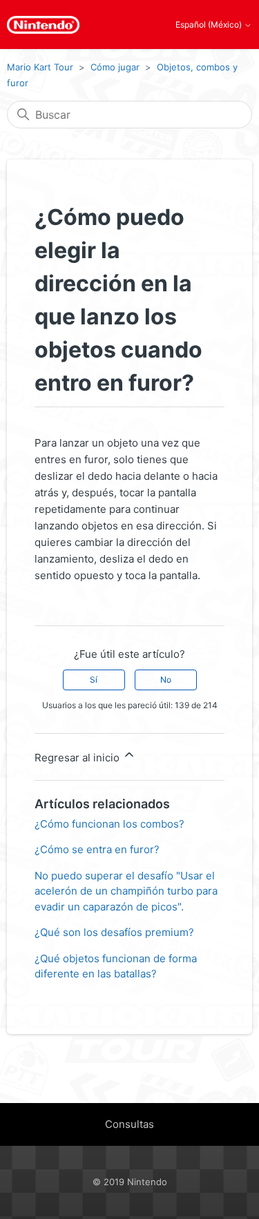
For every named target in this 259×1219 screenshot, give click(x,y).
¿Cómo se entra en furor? (97, 849)
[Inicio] (43, 25)
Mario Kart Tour (40, 66)
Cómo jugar (115, 66)
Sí (93, 679)
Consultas (129, 1124)
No (165, 679)
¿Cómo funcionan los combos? (109, 823)
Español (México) (209, 25)
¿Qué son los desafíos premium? (114, 932)
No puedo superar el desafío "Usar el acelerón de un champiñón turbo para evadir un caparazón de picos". (126, 891)
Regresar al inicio (78, 757)
